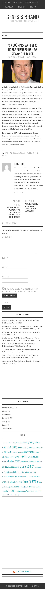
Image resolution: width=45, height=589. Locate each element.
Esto (21, 452)
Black (12, 443)
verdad (8, 491)
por (34, 153)
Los (20, 456)
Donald (39, 447)
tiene (9, 487)
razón (24, 471)
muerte (32, 461)
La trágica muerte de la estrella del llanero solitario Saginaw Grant (31, 207)
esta (7, 451)
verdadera (22, 491)
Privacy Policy (8, 7)
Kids (21, 153)
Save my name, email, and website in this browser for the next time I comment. (20, 290)
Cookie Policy (18, 2)
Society (4, 421)
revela (30, 477)
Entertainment (7, 408)
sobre (29, 481)
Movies (24, 461)
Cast (19, 443)
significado (14, 482)
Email (5, 267)
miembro (29, 153)
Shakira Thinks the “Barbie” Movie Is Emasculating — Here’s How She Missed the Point (20, 356)
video (6, 495)
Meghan (13, 461)
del (12, 447)
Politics (4, 418)
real (33, 472)
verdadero (35, 491)
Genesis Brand (22, 16)
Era (18, 153)
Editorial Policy (31, 2)
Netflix (7, 466)
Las (10, 456)
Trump (19, 486)
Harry (29, 451)
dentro (23, 447)
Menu (4, 35)
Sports (4, 425)
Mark (24, 153)
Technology (6, 428)
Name (5, 258)
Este (15, 452)
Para (16, 467)
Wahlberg (5, 156)
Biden (5, 443)
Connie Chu (21, 57)
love (29, 457)
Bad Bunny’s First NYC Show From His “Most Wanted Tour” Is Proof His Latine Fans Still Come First (22, 327)
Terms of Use (21, 7)
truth (28, 487)
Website (5, 276)
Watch (14, 495)
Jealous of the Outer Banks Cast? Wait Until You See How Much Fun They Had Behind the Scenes (13, 212)
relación (21, 476)
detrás (31, 447)
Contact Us (32, 7)
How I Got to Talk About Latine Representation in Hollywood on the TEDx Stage (18, 345)
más (39, 461)
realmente (9, 476)
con (28, 442)
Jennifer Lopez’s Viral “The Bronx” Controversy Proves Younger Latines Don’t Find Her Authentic (20, 339)
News (6, 153)
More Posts (19, 192)
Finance (4, 411)
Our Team (7, 2)
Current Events (24, 571)
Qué (37, 153)
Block (14, 153)
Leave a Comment (32, 57)
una (35, 486)
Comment (7, 237)
